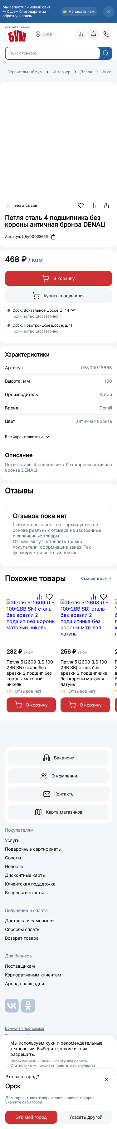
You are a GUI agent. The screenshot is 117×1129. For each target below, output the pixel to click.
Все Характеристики (24, 436)
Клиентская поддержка (30, 883)
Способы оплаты (22, 929)
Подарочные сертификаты (33, 849)
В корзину (64, 278)
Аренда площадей (24, 983)
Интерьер (61, 71)
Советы (13, 857)
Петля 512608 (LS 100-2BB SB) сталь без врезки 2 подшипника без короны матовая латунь (85, 673)
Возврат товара (22, 938)
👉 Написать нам (79, 11)
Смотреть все (94, 578)
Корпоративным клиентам (33, 974)
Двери (86, 71)
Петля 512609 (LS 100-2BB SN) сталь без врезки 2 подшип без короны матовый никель (31, 673)
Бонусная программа (24, 1028)
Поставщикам (20, 966)
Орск (47, 34)
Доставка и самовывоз (29, 920)
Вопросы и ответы (24, 892)
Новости (14, 866)
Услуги (12, 840)
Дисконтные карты (25, 875)
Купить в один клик (64, 295)
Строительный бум (24, 71)
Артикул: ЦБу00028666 (26, 236)
